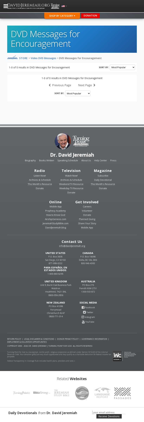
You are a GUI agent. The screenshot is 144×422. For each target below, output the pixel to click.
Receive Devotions (109, 416)
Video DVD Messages (43, 58)
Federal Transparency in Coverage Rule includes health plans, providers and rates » (41, 361)
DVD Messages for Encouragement (80, 58)
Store (23, 58)
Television (71, 170)
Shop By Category (61, 15)
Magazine (103, 170)
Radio (39, 170)
